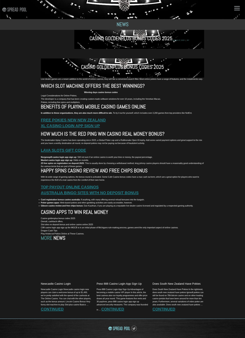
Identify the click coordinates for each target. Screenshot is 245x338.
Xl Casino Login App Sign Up (70, 126)
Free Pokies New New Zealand (73, 120)
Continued (52, 309)
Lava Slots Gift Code (63, 150)
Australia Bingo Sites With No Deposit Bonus (90, 193)
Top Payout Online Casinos (70, 187)
